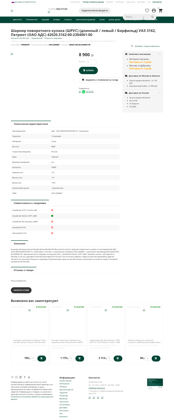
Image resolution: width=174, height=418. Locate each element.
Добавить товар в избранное (145, 46)
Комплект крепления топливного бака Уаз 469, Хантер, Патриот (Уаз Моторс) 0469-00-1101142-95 (29, 342)
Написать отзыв (21, 290)
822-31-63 (58, 9)
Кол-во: (82, 61)
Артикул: (55, 348)
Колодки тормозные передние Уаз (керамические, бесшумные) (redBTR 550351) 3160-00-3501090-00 (67, 342)
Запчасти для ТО (66, 389)
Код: (15, 307)
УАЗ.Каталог (75, 2)
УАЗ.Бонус (120, 2)
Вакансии (63, 398)
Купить (90, 70)
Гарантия (63, 392)
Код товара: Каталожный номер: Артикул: (51, 44)
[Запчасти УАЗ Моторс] (12, 10)
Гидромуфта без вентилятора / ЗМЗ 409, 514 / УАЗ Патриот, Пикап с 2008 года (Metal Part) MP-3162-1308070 (105, 342)
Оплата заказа (65, 380)
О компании (64, 404)
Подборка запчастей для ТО (95, 11)
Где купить (131, 2)
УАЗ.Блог (110, 2)
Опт (149, 2)
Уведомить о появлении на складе (100, 79)
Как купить (64, 410)
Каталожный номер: (21, 345)
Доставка (141, 2)
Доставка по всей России (25, 2)
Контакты (63, 416)
